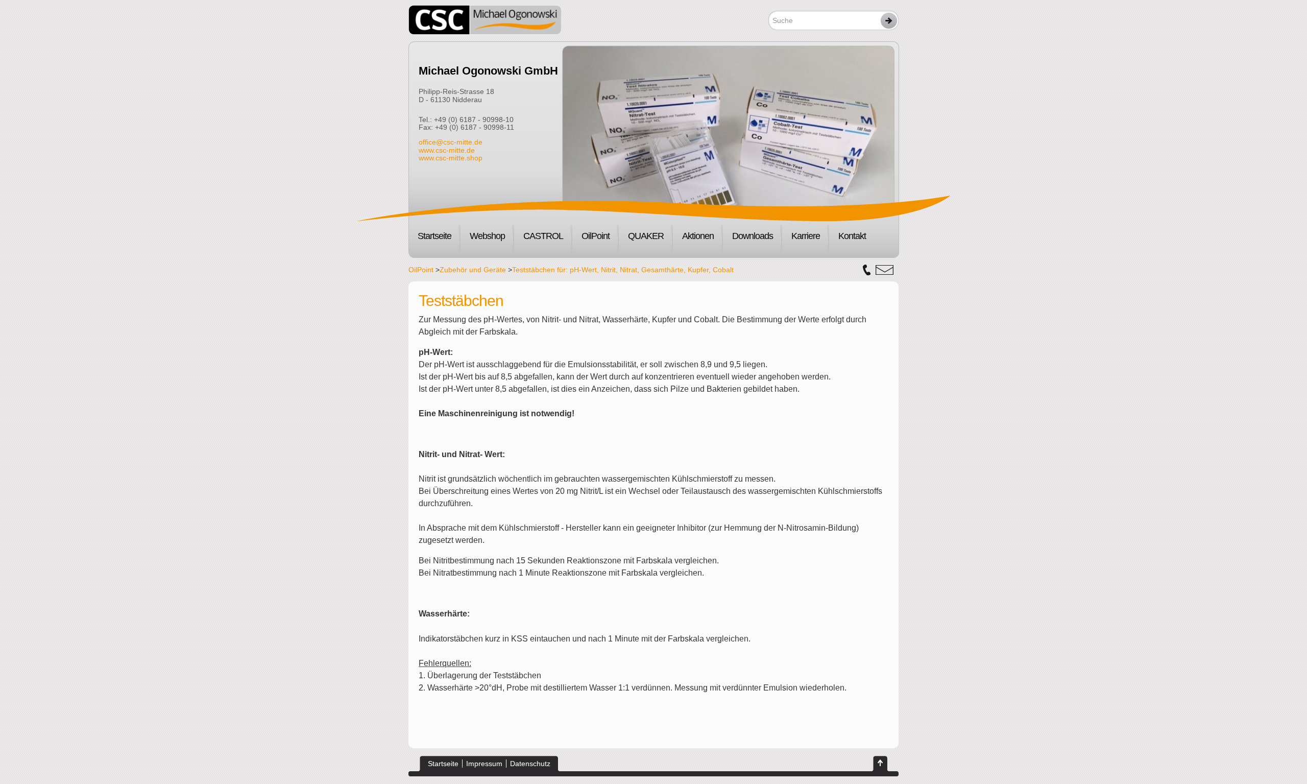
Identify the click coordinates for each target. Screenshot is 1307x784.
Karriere (805, 236)
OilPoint (596, 236)
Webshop (487, 236)
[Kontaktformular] (884, 270)
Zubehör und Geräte (473, 270)
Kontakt (852, 236)
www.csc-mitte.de (447, 150)
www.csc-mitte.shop (450, 158)
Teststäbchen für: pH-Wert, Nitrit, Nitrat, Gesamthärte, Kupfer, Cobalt (623, 270)
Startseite (434, 236)
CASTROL (543, 236)
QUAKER (646, 236)
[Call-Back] (867, 270)
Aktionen (698, 236)
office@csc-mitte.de (450, 142)
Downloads (752, 236)
